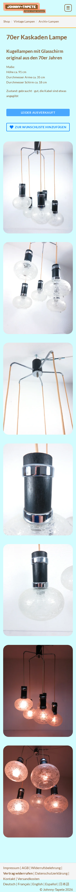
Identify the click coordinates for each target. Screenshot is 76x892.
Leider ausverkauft (38, 112)
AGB (25, 868)
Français (24, 884)
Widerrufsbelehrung (46, 868)
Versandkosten (28, 879)
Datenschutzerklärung (51, 873)
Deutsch (9, 884)
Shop (6, 21)
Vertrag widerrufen (18, 873)
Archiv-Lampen (49, 21)
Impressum (11, 868)
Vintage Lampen (24, 21)
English (37, 884)
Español (51, 884)
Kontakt (9, 879)
